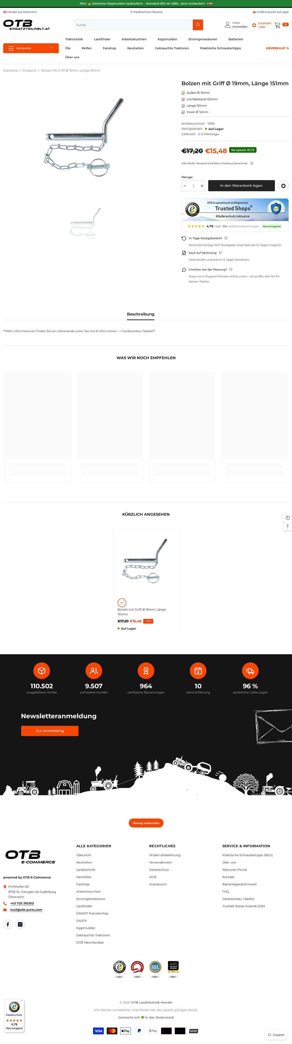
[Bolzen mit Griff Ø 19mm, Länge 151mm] (146, 561)
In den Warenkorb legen (241, 186)
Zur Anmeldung (50, 731)
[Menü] (21, 1001)
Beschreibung (140, 314)
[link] (37, 465)
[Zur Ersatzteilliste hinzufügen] (283, 186)
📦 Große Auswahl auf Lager (271, 11)
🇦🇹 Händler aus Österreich (20, 11)
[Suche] (138, 24)
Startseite (10, 70)
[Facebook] (7, 924)
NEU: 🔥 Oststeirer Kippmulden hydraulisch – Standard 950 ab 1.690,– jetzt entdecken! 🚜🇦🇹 (146, 3)
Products (29, 70)
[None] (122, 602)
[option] (86, 138)
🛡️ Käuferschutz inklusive (146, 11)
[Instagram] (20, 924)
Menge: (187, 177)
